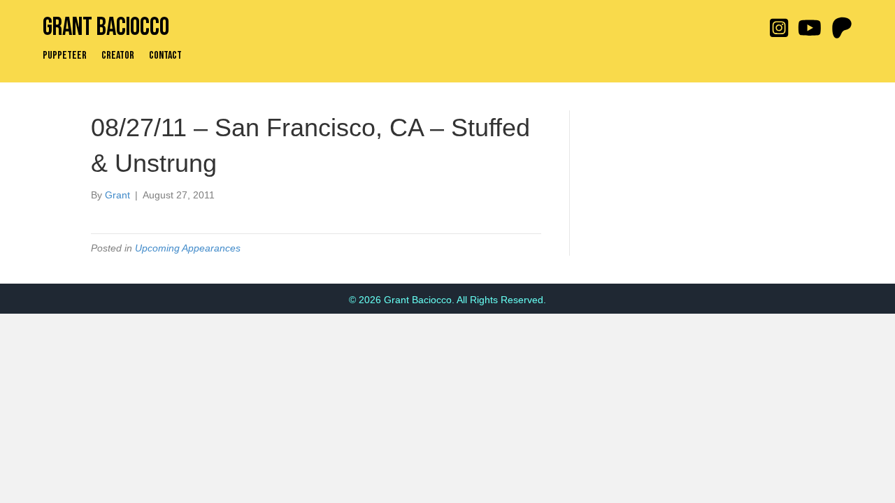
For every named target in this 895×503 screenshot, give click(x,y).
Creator (117, 55)
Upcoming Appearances (188, 248)
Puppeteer (65, 55)
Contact (165, 55)
